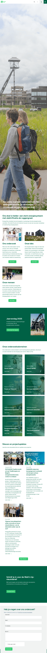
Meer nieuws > (23, 559)
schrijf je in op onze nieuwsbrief (25, 612)
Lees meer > (12, 261)
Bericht (6, 631)
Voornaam (7, 614)
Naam (6, 620)
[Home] (3, 2)
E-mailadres (7, 625)
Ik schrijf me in (10, 591)
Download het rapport (12, 330)
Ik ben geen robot (11, 644)
